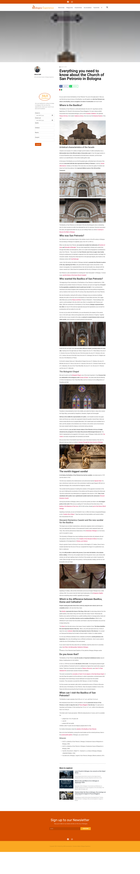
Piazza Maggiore (83, 705)
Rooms (37, 132)
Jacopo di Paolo (84, 377)
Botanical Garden (97, 116)
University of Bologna (91, 530)
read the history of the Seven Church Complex (74, 275)
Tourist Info (96, 7)
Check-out (38, 118)
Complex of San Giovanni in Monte (88, 538)
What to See (61, 7)
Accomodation (88, 7)
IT (101, 7)
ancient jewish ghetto (66, 734)
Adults (37, 123)
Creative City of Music (69, 514)
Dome (63, 626)
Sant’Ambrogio (75, 259)
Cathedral (70, 631)
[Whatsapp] (72, 2)
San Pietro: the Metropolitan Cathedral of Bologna (75, 647)
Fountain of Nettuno (91, 113)
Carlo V (97, 668)
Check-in (37, 113)
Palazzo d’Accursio (87, 668)
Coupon (37, 137)
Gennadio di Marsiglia (70, 247)
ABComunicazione (67, 846)
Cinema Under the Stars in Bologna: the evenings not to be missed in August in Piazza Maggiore (90, 792)
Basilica (64, 611)
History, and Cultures (82, 541)
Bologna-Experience (85, 846)
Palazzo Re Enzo (63, 116)
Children (37, 127)
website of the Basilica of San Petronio (86, 729)
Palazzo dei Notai (76, 300)
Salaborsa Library (79, 116)
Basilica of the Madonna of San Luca (68, 506)
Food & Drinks (78, 7)
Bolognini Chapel (76, 375)
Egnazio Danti (98, 481)
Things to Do (69, 7)
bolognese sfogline (98, 593)
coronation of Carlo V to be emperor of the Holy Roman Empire (88, 674)
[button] (107, 7)
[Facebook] (68, 2)
